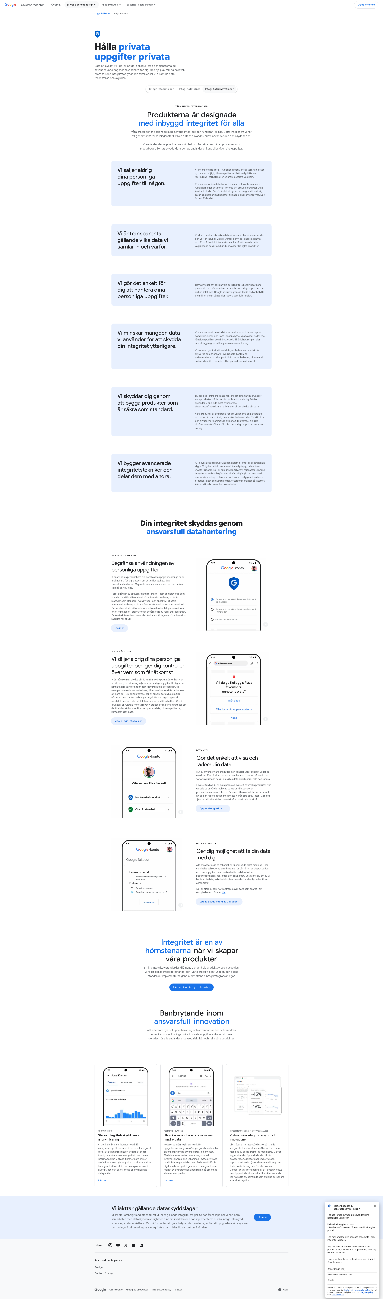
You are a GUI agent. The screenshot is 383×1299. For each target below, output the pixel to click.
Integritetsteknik (189, 89)
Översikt (56, 4)
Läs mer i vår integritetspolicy (191, 987)
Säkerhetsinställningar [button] (140, 4)
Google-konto (366, 4)
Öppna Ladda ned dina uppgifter (219, 901)
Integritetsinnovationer (219, 89)
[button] (265, 624)
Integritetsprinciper (161, 89)
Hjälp (285, 1289)
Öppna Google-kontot (213, 808)
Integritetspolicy (161, 1289)
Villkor (178, 1289)
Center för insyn (104, 1273)
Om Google (116, 1289)
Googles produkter (137, 1289)
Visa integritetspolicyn (128, 721)
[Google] (100, 1290)
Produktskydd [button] (110, 4)
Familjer (99, 1267)
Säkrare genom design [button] (80, 4)
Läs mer (119, 628)
